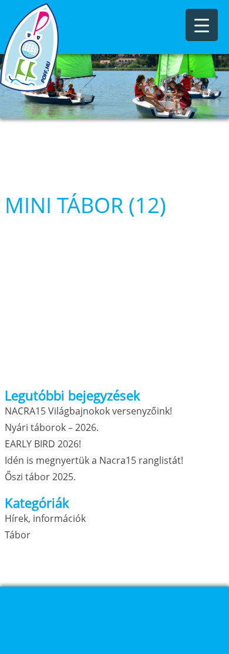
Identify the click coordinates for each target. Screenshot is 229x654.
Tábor (18, 534)
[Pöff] (58, 47)
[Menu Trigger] (202, 25)
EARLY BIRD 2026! (43, 443)
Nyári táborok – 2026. (52, 427)
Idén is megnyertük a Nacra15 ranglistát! (94, 460)
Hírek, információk (45, 518)
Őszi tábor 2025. (40, 476)
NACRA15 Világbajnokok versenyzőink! (88, 410)
